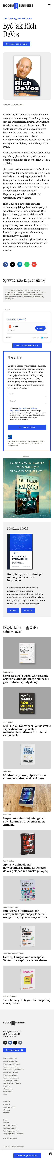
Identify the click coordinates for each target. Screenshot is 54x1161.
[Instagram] (5, 1043)
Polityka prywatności (11, 1131)
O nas (5, 1120)
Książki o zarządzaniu (11, 1078)
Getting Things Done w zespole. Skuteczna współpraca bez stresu (25, 958)
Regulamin (23, 408)
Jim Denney (9, 18)
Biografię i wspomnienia (12, 1083)
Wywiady (6, 1110)
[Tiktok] (20, 1043)
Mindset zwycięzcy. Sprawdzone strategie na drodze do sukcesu (24, 776)
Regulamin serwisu (10, 1125)
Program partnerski (10, 1138)
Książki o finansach (10, 1061)
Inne (5, 1094)
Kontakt (6, 1123)
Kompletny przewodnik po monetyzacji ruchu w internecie (25, 577)
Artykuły (6, 1113)
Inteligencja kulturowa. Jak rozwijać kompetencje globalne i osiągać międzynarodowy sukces (25, 914)
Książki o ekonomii (10, 1059)
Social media (7, 1092)
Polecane (6, 1104)
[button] (5, 264)
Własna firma (8, 1089)
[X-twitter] (15, 1043)
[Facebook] (10, 1043)
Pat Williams (25, 18)
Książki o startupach (10, 1075)
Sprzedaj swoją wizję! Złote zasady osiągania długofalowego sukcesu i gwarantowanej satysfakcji (26, 679)
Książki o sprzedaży (10, 1072)
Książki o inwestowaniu (11, 1064)
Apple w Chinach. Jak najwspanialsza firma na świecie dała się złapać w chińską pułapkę (25, 868)
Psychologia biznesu (10, 1081)
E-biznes (6, 1086)
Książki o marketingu (10, 1067)
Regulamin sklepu (9, 1128)
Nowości (6, 1102)
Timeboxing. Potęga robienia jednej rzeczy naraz (26, 1001)
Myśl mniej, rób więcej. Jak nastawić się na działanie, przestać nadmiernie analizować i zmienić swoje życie (27, 730)
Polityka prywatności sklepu (13, 1134)
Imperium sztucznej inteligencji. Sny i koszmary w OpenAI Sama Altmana (24, 821)
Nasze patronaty (9, 1107)
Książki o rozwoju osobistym (13, 1070)
